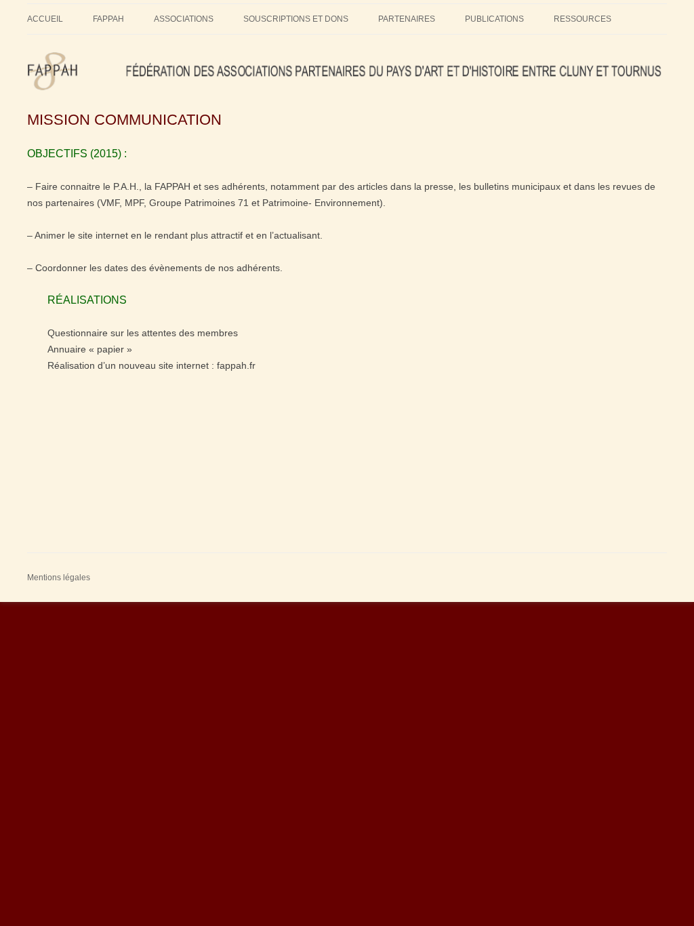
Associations (183, 19)
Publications (494, 19)
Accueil (45, 19)
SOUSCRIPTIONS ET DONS (295, 19)
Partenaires (406, 19)
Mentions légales (58, 577)
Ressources (582, 19)
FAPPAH (108, 19)
